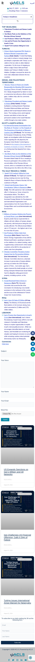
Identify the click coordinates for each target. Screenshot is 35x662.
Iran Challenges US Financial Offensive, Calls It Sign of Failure (17, 537)
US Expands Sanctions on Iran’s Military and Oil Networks (16, 471)
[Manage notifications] (30, 657)
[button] (2, 3)
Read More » (8, 479)
